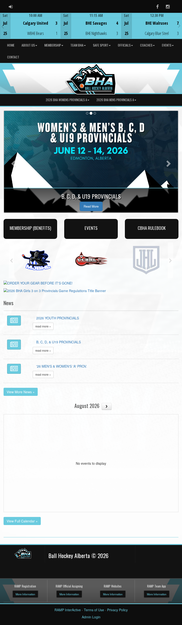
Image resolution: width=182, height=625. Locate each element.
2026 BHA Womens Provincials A (66, 100)
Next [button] (179, 25)
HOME (10, 45)
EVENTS (166, 45)
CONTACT (13, 56)
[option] (30, 25)
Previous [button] (2, 26)
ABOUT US (28, 45)
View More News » (21, 391)
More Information (25, 594)
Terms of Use (94, 609)
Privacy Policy (117, 609)
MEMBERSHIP (52, 45)
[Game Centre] (30, 29)
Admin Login (91, 617)
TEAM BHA (76, 45)
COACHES (146, 45)
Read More (91, 206)
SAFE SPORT (100, 45)
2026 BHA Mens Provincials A (115, 100)
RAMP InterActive (68, 609)
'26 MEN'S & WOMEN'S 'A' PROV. (61, 366)
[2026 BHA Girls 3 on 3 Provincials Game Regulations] (55, 290)
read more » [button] (43, 326)
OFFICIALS (124, 45)
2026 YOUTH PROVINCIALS (57, 318)
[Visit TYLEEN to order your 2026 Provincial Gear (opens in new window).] (38, 282)
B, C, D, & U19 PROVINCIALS (58, 342)
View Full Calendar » (22, 521)
